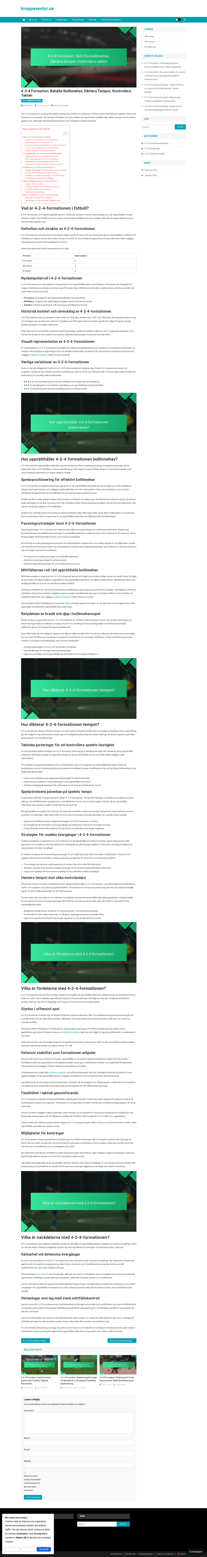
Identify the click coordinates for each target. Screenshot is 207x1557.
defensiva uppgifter (57, 1072)
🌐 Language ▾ (195, 1552)
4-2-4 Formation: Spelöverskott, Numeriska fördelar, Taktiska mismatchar (36, 1380)
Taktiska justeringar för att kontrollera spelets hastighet (46, 170)
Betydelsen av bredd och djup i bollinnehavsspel (44, 164)
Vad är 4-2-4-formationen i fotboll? (37, 137)
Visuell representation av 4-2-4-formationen (41, 148)
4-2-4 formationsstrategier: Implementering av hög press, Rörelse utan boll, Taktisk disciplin (163, 88)
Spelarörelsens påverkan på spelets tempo (41, 173)
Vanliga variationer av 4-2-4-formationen (40, 151)
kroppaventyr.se (37, 8)
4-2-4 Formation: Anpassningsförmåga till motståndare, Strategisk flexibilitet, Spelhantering (78, 1380)
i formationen (43, 1274)
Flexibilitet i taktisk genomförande (38, 189)
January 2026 (150, 175)
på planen (48, 647)
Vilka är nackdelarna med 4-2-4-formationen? (41, 195)
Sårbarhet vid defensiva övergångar (38, 198)
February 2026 (150, 170)
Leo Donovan (43, 105)
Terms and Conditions (111, 20)
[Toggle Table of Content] (64, 133)
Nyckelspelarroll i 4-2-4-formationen (39, 142)
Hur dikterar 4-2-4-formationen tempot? (38, 167)
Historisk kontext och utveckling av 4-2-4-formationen (45, 145)
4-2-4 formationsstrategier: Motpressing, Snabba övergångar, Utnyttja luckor (162, 99)
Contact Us (46, 20)
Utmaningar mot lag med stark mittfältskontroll (42, 200)
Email (27, 1450)
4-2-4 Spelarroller (152, 148)
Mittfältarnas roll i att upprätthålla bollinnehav (42, 162)
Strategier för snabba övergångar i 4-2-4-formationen (45, 175)
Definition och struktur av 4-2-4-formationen (41, 140)
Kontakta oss (150, 47)
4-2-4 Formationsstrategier (156, 143)
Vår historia (149, 41)
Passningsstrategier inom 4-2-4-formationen (42, 159)
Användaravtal (116, 1554)
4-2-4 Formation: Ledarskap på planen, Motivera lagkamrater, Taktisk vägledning (162, 65)
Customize (12, 1549)
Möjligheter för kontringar (35, 192)
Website (27, 1461)
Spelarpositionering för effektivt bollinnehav (42, 156)
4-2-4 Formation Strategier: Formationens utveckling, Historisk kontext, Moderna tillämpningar (37, 1341)
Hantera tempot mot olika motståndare (39, 178)
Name (27, 1438)
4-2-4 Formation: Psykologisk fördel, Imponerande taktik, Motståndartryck (117, 1379)
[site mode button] (178, 19)
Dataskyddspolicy (146, 1554)
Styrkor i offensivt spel (34, 184)
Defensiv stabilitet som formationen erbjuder (42, 187)
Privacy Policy (78, 20)
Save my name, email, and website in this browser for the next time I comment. (32, 1483)
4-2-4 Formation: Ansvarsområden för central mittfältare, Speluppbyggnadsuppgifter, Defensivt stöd (164, 76)
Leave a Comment (61, 105)
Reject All (28, 1549)
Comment (29, 1410)
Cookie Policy (62, 20)
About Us (33, 20)
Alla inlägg (149, 36)
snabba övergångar (38, 355)
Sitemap (92, 20)
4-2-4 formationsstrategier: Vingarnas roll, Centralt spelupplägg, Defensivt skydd (123, 1341)
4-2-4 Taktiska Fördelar (32, 101)
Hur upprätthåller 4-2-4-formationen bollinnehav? (42, 153)
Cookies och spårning (164, 1554)
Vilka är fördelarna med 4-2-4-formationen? (40, 181)
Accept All (43, 1549)
